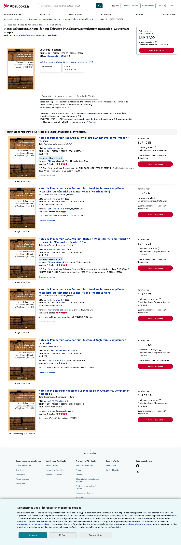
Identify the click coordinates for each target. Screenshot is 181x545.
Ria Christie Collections (59, 310)
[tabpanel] (87, 111)
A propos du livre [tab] (63, 96)
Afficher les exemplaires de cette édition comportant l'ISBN (67, 62)
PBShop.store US (56, 161)
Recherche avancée (12, 14)
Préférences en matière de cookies (86, 487)
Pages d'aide (111, 465)
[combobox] (67, 5)
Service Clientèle (112, 470)
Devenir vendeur (169, 14)
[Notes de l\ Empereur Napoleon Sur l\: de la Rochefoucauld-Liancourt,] (22, 431)
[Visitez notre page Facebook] (137, 466)
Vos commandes (22, 479)
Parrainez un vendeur (54, 474)
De (70, 68)
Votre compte (148, 6)
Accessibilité (81, 497)
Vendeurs (138, 14)
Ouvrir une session (130, 6)
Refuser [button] (63, 535)
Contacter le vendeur (47, 176)
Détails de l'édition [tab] (86, 96)
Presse (78, 470)
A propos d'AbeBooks (84, 465)
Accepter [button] (33, 535)
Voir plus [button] (92, 122)
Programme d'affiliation (55, 470)
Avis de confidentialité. (111, 527)
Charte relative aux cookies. (140, 524)
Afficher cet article (146, 33)
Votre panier (20, 483)
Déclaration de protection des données (87, 480)
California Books (56, 208)
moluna (51, 411)
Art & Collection (108, 14)
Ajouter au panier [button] (156, 50)
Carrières (79, 474)
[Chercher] (99, 5)
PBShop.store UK (56, 262)
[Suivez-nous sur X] (137, 472)
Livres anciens (75, 14)
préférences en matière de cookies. (33, 524)
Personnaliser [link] (95, 535)
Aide (172, 6)
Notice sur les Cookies (84, 493)
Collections (45, 14)
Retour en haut (90, 453)
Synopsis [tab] (46, 96)
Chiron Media (54, 360)
